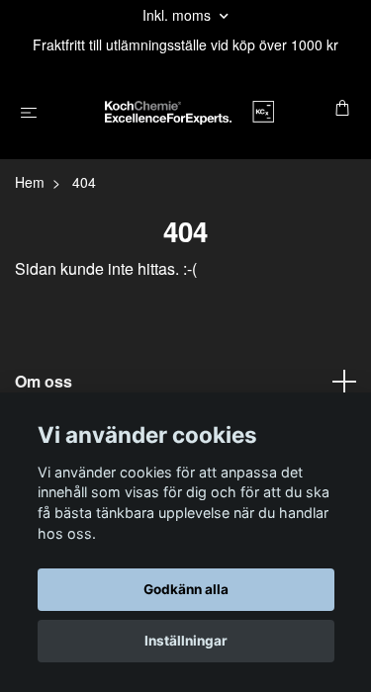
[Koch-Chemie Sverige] (189, 109)
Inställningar (186, 641)
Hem (30, 182)
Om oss (43, 381)
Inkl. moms (178, 15)
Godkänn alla (186, 589)
